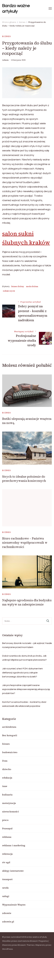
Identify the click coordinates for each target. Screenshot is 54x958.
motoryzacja (9, 803)
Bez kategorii (9, 735)
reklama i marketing (13, 845)
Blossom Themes (26, 945)
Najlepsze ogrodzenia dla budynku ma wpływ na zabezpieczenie (27, 602)
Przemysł (7, 828)
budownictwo (9, 752)
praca (5, 820)
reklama (6, 836)
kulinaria (7, 794)
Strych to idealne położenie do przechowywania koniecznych (24, 478)
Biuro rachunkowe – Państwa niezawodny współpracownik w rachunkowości (24, 542)
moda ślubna (32, 286)
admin (5, 60)
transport (7, 879)
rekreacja (7, 853)
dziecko (6, 769)
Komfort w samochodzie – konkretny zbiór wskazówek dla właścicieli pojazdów (24, 704)
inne (4, 786)
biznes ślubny (17, 286)
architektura (9, 726)
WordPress (7, 949)
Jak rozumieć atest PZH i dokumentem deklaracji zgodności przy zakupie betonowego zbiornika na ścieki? (22, 672)
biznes (6, 36)
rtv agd (6, 862)
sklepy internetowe (13, 870)
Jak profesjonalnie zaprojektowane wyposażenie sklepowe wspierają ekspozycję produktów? (26, 689)
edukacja (7, 777)
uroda (5, 887)
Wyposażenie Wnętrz (13, 904)
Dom (4, 760)
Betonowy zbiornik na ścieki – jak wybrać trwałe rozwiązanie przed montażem (27, 645)
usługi (5, 896)
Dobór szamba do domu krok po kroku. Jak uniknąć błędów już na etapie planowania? (24, 658)
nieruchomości (10, 811)
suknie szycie (9, 291)
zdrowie (6, 913)
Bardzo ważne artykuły (16, 8)
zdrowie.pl (8, 921)
